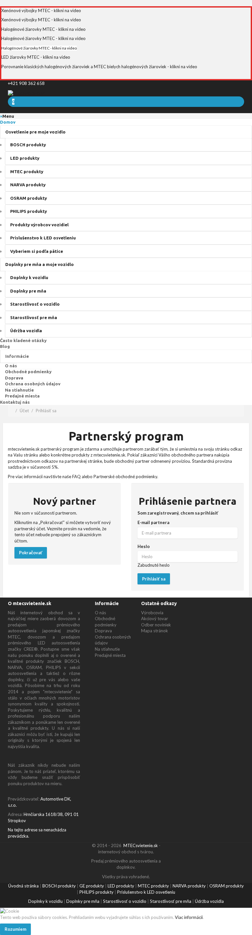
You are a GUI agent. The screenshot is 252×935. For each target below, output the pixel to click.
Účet (24, 410)
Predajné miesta (22, 396)
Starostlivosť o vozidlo (35, 304)
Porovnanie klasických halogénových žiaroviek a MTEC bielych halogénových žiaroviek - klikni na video (99, 66)
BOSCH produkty (28, 144)
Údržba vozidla (26, 330)
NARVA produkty (28, 184)
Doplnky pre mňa (28, 291)
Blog (5, 346)
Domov (7, 122)
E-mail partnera (153, 522)
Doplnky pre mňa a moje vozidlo (39, 264)
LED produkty (24, 158)
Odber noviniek (156, 624)
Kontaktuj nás (15, 402)
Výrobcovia (152, 612)
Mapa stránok (154, 630)
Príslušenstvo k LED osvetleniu (43, 237)
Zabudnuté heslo (153, 565)
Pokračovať (30, 552)
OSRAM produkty (28, 198)
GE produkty (91, 885)
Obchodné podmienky (28, 371)
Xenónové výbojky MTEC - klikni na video (41, 10)
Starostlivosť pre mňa (33, 317)
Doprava (14, 378)
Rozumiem (15, 929)
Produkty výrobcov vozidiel (39, 224)
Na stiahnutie (19, 390)
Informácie (17, 356)
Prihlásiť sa (46, 410)
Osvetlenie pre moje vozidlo (35, 132)
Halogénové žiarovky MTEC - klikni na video (43, 29)
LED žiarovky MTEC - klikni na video (35, 57)
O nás (11, 365)
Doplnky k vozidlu (29, 277)
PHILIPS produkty (28, 211)
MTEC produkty (26, 171)
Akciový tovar (154, 618)
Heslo (143, 546)
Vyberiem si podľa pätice (36, 251)
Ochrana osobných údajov (32, 383)
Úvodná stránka (23, 885)
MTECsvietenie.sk (140, 845)
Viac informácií (188, 917)
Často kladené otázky (23, 340)
